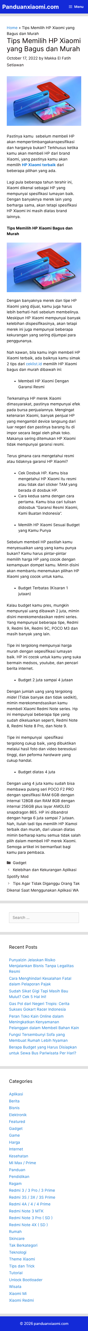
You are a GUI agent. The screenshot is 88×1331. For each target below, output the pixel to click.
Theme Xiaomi (22, 1259)
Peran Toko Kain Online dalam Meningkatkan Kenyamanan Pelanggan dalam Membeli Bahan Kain (44, 1022)
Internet (16, 1149)
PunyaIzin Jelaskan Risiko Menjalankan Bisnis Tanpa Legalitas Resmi (41, 966)
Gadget (19, 863)
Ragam (15, 1183)
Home (12, 27)
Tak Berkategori (23, 1245)
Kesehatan (18, 1156)
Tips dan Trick (22, 1266)
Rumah (15, 1231)
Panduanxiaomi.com (30, 6)
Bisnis (14, 1108)
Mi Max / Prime (22, 1163)
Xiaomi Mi (18, 1293)
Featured (17, 1121)
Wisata (15, 1286)
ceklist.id (34, 364)
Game (14, 1135)
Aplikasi (16, 1094)
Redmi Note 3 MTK (26, 1211)
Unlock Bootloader (25, 1280)
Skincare (17, 1238)
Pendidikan (19, 1176)
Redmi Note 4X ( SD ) (28, 1225)
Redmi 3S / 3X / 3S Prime (32, 1197)
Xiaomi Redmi (21, 1300)
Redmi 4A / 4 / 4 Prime (30, 1204)
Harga (14, 1142)
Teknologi (17, 1252)
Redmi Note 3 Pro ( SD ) (31, 1218)
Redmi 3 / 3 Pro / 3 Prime (32, 1190)
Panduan (17, 1170)
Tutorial (16, 1273)
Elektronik (18, 1115)
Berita (14, 1101)
